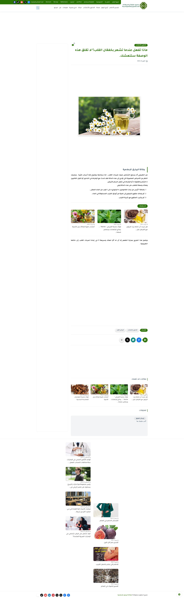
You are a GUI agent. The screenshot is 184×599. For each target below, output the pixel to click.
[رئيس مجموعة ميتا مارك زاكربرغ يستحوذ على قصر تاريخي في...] (78, 474)
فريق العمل (115, 2)
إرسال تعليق (140, 418)
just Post (79, 2)
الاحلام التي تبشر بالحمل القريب (107, 564)
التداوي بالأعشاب (89, 8)
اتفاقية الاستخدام (89, 2)
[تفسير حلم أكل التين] (105, 532)
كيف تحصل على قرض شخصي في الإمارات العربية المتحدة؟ (78, 535)
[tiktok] (18, 2)
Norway (56, 2)
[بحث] (37, 7)
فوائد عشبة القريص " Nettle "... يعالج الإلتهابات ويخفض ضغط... (110, 229)
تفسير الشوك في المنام (109, 586)
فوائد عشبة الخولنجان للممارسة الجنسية (81, 398)
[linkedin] (49, 595)
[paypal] (14, 2)
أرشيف (72, 2)
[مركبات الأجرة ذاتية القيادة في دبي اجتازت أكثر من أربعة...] (78, 499)
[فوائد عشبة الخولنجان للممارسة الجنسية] (80, 389)
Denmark (48, 2)
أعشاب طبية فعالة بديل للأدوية (83, 227)
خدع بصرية (73, 8)
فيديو (56, 8)
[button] (139, 340)
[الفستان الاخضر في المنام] (105, 510)
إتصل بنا (107, 2)
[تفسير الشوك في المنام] (105, 576)
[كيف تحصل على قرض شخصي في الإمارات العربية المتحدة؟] (78, 523)
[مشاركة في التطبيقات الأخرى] (121, 340)
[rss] (37, 595)
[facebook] (29, 2)
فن (60, 8)
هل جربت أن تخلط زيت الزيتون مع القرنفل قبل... (137, 228)
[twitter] (25, 2)
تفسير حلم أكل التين (111, 543)
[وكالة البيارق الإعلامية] (134, 5)
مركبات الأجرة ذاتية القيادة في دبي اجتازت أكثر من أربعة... (79, 510)
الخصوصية (99, 2)
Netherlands (64, 2)
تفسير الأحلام (114, 8)
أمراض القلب (120, 330)
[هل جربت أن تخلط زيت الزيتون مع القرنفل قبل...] (136, 216)
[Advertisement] (92, 28)
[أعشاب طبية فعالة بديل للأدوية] (83, 216)
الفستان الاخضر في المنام (109, 521)
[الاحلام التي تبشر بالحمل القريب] (105, 554)
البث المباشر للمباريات (37, 2)
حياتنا (80, 8)
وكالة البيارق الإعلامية (124, 595)
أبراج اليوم (104, 8)
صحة (98, 8)
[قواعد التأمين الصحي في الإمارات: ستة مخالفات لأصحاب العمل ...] (78, 449)
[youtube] (21, 2)
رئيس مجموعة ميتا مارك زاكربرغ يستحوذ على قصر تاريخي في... (79, 486)
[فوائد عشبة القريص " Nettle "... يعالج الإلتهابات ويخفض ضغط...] (109, 216)
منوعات (65, 8)
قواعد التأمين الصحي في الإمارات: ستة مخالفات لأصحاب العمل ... (79, 461)
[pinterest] (53, 595)
